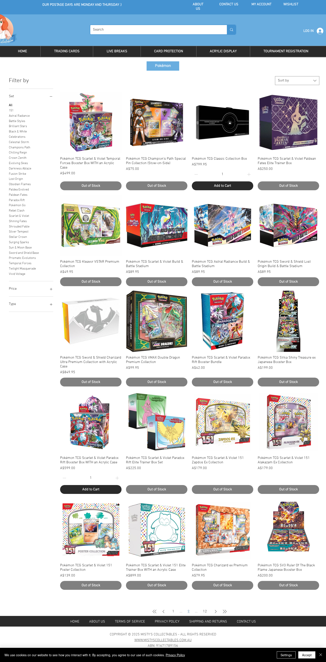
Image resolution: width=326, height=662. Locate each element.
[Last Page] (224, 611)
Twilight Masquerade (22, 269)
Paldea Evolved (19, 190)
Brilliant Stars (18, 126)
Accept (307, 655)
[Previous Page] (163, 611)
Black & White (18, 132)
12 (205, 611)
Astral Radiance (19, 116)
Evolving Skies (18, 163)
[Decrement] (195, 174)
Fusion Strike (17, 174)
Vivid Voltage (17, 274)
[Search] (231, 29)
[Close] (320, 654)
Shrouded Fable (19, 227)
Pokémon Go (17, 205)
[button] (67, 51)
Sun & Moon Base (20, 248)
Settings (286, 655)
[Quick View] (91, 122)
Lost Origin (16, 179)
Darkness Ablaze (20, 169)
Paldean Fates (18, 195)
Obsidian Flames (20, 184)
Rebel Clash (17, 211)
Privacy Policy (175, 655)
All (10, 105)
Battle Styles (17, 121)
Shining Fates (18, 221)
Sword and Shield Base (24, 253)
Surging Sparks (19, 242)
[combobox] (297, 80)
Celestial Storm (19, 142)
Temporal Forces (20, 263)
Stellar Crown (18, 237)
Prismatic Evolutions (22, 258)
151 (11, 111)
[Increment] (249, 174)
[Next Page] (215, 611)
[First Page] (154, 611)
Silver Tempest (18, 232)
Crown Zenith (18, 158)
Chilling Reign (18, 153)
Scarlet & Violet (19, 216)
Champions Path (19, 147)
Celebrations (17, 137)
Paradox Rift (17, 200)
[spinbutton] (222, 174)
